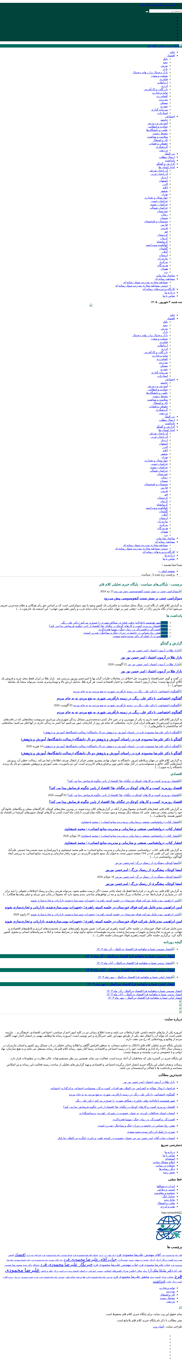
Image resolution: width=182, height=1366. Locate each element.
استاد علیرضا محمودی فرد (85, 1255)
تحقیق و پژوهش (141, 1260)
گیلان (165, 251)
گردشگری (162, 146)
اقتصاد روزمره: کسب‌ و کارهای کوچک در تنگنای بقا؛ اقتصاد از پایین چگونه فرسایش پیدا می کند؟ (108, 626)
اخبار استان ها (167, 167)
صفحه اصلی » (166, 571)
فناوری (163, 79)
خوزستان (162, 211)
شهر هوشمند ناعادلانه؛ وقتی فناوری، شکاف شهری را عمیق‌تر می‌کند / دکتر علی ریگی (114, 622)
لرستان (163, 255)
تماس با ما (169, 295)
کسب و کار (177, 1282)
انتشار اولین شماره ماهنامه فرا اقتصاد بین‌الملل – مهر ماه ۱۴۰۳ (145, 997)
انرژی (164, 85)
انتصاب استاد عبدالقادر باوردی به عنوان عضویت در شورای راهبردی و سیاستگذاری (127, 1113)
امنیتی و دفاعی (166, 1189)
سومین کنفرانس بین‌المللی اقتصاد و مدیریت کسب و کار (78, 1271)
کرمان (164, 238)
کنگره (169, 1282)
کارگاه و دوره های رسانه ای (158, 289)
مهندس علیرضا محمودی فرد (51, 1277)
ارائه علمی (111, 1255)
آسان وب (158, 1326)
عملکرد (170, 1277)
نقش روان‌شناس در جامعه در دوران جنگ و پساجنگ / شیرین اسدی (125, 632)
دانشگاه (36, 1265)
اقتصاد (171, 55)
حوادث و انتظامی (158, 126)
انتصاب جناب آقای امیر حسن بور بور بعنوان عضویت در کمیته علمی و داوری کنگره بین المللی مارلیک (116, 1138)
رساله (145, 1271)
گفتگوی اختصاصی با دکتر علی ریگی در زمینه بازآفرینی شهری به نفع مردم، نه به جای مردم (119, 698)
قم (166, 231)
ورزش (17, 1277)
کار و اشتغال (160, 140)
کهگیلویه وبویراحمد (157, 245)
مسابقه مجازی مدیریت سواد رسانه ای (145, 282)
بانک (165, 58)
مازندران (162, 258)
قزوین (164, 228)
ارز (105, 1255)
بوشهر (164, 190)
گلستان (163, 248)
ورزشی (163, 150)
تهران (164, 194)
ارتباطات (162, 82)
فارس (164, 224)
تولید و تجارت (160, 92)
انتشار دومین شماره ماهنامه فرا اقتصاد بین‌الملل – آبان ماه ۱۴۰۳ (144, 994)
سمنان (164, 217)
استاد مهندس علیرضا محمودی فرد (57, 1255)
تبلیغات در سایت (165, 1165)
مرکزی (163, 261)
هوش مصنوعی (27, 1277)
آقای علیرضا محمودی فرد (171, 1255)
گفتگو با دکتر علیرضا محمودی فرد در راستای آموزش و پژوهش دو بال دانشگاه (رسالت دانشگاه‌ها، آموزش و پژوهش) (101, 739)
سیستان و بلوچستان (156, 221)
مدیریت (163, 99)
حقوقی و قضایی (158, 143)
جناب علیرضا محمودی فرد (154, 1265)
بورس (164, 65)
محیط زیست (160, 133)
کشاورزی (162, 96)
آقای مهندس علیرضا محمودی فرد (138, 1255)
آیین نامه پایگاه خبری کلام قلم (157, 4)
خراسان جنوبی (159, 201)
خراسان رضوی (159, 204)
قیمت (158, 1277)
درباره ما (170, 292)
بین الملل (169, 153)
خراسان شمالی (159, 207)
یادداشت (170, 160)
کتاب (5, 1277)
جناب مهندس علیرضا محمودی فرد (115, 1265)
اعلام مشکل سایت (164, 1162)
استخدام (170, 1158)
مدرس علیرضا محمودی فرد (99, 1277)
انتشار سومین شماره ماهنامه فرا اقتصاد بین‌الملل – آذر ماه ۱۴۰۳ (144, 990)
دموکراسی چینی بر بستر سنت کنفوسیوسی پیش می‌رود (143, 598)
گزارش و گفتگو (166, 163)
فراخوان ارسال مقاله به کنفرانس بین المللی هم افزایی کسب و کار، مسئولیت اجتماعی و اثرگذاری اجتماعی (112, 1088)
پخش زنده (169, 1172)
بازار (165, 69)
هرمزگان (162, 265)
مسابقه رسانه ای (165, 278)
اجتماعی (170, 116)
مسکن (164, 102)
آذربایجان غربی (159, 173)
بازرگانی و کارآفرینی (156, 89)
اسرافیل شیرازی (33, 1255)
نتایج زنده (169, 1199)
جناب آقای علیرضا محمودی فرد (90, 1259)
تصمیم (131, 1260)
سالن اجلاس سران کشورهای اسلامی (122, 1271)
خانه (172, 52)
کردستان (162, 234)
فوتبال (163, 1277)
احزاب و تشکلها (166, 1186)
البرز (165, 184)
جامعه (164, 119)
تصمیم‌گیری (122, 1260)
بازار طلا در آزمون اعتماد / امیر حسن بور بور (151, 657)
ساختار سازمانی (165, 275)
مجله (152, 1277)
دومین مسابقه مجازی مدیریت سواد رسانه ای (141, 285)
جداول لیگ (168, 1196)
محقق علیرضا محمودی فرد (131, 1277)
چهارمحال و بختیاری (156, 197)
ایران (152, 1259)
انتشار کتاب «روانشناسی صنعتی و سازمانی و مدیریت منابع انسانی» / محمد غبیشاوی (123, 829)
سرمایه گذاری (159, 109)
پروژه (10, 1277)
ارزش (101, 1255)
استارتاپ (162, 113)
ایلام (165, 187)
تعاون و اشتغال (166, 1203)
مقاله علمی (70, 1277)
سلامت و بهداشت (157, 136)
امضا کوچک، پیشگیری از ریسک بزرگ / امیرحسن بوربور (143, 870)
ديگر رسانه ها (167, 1168)
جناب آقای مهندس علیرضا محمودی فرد (47, 1260)
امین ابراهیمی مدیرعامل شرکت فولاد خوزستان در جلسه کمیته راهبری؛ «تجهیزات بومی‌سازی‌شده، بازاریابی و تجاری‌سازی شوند (93, 907)
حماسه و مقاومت (164, 1192)
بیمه (165, 62)
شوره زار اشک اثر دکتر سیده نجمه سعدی (140, 636)
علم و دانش (47, 1270)
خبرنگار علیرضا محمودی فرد (66, 1264)
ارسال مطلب (167, 157)
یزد (166, 272)
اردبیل (164, 177)
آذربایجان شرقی (158, 170)
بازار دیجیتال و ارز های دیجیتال (150, 72)
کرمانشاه (162, 241)
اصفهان (163, 180)
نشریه (36, 1277)
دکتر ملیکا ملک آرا (160, 1270)
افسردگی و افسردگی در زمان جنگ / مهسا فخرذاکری (133, 629)
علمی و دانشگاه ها (157, 129)
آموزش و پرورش (158, 123)
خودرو (164, 106)
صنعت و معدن (159, 75)
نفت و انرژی (167, 1206)
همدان (164, 268)
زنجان (164, 214)
